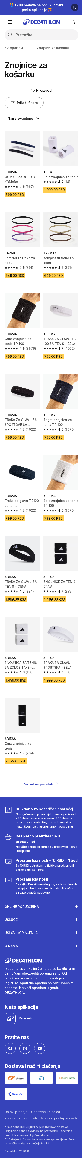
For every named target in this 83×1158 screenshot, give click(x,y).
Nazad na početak (38, 784)
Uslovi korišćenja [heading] (21, 929)
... (30, 48)
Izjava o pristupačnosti (23, 1119)
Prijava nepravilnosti (21, 1113)
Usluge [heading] (11, 915)
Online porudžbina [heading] (22, 902)
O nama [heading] (11, 942)
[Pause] (74, 7)
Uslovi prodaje (16, 1106)
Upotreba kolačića (45, 1106)
